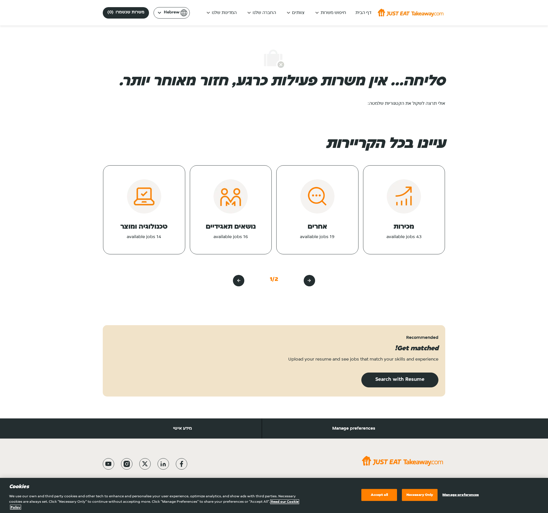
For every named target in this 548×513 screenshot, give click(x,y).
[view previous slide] (309, 280)
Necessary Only (419, 495)
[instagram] (126, 464)
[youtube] (108, 464)
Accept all (379, 495)
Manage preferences (353, 428)
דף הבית (363, 13)
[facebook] (181, 464)
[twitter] (145, 464)
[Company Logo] (410, 12)
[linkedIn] (163, 464)
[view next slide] (238, 280)
